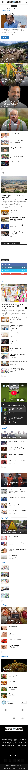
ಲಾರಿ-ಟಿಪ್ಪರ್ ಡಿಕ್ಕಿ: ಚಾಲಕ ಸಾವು (10, 530)
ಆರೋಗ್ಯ (3, 605)
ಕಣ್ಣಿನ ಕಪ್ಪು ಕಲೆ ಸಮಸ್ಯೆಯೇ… (14, 645)
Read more (5, 37)
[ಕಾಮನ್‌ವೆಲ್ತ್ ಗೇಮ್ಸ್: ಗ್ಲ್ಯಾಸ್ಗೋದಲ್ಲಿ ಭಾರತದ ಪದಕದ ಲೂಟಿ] (4, 512)
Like (24, 264)
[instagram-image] (5, 710)
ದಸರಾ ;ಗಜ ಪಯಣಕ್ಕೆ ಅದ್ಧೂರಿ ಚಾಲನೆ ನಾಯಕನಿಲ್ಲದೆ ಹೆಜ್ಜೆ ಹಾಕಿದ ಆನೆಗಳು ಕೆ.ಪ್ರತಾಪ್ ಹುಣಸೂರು (17, 156)
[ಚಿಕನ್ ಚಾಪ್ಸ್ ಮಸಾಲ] (4, 689)
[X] (18, 760)
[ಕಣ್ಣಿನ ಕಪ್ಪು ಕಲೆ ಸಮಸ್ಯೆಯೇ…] (4, 647)
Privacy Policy (19, 765)
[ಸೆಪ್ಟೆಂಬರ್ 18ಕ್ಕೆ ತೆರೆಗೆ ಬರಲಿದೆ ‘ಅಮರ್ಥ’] (4, 443)
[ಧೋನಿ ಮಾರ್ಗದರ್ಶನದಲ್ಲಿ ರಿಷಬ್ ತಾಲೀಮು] (4, 505)
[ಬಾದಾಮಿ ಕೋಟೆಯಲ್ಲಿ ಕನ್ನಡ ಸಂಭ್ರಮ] (4, 455)
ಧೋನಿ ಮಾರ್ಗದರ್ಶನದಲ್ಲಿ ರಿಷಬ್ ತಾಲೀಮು (17, 504)
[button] (2, 2)
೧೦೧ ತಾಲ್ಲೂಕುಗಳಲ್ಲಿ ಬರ (8, 14)
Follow (23, 267)
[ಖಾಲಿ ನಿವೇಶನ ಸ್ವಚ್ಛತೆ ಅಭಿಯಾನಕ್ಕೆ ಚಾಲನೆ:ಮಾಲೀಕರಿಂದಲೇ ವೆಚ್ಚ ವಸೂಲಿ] (14, 74)
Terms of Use (13, 765)
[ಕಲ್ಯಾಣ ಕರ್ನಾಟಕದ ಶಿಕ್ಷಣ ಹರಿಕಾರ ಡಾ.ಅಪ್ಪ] (5, 334)
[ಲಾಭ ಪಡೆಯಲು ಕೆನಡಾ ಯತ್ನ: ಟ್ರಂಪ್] (5, 226)
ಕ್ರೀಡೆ (2, 471)
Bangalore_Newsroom (6, 199)
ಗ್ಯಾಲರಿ (3, 562)
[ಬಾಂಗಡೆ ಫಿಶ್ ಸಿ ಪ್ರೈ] (4, 676)
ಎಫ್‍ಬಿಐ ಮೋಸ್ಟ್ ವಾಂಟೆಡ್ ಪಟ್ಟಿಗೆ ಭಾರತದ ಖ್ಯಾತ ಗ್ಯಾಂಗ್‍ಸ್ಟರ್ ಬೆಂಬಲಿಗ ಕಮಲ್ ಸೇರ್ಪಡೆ (17, 233)
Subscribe (23, 273)
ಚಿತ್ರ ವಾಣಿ (4, 428)
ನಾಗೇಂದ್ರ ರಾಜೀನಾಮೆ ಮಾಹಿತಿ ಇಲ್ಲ (16, 147)
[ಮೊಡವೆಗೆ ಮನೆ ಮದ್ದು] (4, 628)
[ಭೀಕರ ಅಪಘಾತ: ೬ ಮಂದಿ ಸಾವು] (5, 163)
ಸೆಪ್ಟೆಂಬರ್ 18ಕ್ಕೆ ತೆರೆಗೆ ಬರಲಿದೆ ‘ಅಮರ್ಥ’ (16, 441)
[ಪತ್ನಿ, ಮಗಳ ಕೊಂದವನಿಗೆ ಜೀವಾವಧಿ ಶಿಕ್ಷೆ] (4, 544)
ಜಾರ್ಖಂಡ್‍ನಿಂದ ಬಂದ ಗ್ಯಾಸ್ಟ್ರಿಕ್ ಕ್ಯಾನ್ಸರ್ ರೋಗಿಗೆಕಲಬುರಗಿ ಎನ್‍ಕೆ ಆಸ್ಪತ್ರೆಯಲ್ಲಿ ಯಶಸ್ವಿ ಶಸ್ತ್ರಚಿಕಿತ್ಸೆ (17, 327)
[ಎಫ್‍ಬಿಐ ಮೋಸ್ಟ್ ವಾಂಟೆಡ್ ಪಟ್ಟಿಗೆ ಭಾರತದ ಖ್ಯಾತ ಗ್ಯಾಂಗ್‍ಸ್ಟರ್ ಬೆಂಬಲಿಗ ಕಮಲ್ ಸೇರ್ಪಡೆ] (5, 233)
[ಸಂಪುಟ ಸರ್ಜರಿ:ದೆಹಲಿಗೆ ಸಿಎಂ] (5, 135)
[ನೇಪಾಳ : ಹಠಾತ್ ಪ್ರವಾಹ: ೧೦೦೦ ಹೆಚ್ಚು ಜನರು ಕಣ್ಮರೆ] (14, 185)
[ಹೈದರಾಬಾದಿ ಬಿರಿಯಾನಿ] (14, 665)
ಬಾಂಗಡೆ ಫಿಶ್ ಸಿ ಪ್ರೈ (12, 675)
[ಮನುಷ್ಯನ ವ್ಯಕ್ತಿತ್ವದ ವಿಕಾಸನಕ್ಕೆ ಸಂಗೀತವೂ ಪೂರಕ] (5, 341)
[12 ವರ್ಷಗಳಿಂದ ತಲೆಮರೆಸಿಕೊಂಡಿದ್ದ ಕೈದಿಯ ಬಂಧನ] (4, 550)
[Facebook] (5, 760)
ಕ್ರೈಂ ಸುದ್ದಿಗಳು (5, 517)
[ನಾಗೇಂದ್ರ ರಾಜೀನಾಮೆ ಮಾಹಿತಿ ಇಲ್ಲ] (5, 149)
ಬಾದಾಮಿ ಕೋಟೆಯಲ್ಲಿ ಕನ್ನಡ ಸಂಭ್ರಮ (16, 454)
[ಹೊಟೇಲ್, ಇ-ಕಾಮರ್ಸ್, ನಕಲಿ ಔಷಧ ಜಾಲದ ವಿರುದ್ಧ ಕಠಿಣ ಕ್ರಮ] (5, 142)
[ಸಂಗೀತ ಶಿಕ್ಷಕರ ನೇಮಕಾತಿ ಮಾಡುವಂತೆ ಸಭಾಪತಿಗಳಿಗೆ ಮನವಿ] (5, 356)
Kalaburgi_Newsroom (5, 308)
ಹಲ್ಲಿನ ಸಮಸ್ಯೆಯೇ (12, 633)
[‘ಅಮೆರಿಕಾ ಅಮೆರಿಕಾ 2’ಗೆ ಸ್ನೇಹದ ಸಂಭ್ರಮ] (4, 449)
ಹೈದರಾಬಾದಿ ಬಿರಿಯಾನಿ (8, 669)
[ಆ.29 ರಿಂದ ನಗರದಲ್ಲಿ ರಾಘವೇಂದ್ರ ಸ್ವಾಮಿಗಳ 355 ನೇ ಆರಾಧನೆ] (5, 349)
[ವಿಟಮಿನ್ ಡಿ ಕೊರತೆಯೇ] (14, 615)
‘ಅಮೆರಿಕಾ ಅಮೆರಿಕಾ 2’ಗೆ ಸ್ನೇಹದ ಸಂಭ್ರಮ (17, 447)
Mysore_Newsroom (6, 622)
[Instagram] (10, 760)
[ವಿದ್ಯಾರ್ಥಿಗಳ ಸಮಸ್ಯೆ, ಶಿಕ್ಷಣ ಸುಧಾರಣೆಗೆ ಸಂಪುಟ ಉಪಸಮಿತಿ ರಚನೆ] (14, 97)
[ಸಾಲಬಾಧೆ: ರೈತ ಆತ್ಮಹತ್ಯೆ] (4, 538)
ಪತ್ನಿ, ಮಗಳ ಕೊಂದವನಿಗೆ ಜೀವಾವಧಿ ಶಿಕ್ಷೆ (16, 542)
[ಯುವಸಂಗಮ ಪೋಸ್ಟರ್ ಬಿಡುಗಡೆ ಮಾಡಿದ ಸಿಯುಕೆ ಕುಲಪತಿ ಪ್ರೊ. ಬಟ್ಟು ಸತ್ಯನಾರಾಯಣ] (5, 319)
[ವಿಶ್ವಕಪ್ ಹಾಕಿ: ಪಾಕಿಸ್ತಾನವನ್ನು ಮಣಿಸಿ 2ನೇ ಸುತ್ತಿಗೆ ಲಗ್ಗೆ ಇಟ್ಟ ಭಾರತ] (14, 480)
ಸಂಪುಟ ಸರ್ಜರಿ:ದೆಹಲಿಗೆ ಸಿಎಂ (16, 133)
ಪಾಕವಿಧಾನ (4, 656)
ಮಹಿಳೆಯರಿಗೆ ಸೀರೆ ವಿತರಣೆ (15, 210)
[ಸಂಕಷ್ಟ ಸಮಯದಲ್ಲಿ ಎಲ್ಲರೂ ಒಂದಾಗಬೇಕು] (14, 119)
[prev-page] (2, 169)
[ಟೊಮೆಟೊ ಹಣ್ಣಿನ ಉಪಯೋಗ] (4, 641)
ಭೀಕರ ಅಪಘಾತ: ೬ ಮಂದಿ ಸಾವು (16, 161)
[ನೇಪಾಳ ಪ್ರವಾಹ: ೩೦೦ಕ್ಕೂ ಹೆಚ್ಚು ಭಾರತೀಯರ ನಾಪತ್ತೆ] (14, 52)
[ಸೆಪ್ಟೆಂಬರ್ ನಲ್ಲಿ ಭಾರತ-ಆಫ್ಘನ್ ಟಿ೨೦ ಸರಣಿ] (4, 499)
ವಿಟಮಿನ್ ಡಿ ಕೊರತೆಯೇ (8, 621)
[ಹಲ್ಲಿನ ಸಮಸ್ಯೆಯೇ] (4, 634)
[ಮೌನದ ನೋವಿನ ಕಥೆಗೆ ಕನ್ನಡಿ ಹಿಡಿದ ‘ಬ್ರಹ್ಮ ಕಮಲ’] (4, 462)
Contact (7, 765)
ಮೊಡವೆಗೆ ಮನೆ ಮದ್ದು (13, 626)
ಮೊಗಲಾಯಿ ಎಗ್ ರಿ (12, 681)
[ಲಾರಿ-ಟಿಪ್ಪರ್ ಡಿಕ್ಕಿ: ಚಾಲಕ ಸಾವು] (14, 527)
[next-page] (5, 169)
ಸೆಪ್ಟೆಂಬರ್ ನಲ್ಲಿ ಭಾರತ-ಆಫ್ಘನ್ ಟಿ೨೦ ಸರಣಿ (17, 497)
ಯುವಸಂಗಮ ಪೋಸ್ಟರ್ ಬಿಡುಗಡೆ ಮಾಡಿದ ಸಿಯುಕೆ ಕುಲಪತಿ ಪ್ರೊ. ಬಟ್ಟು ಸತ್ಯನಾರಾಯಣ (18, 319)
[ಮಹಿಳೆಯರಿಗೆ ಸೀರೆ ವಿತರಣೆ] (5, 212)
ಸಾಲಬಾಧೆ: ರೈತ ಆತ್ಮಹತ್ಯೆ (13, 536)
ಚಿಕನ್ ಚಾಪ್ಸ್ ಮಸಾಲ (13, 687)
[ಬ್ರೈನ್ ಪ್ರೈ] (4, 695)
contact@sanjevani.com (17, 750)
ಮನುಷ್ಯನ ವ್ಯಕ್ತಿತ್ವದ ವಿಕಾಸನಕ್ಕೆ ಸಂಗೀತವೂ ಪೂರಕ (14, 8)
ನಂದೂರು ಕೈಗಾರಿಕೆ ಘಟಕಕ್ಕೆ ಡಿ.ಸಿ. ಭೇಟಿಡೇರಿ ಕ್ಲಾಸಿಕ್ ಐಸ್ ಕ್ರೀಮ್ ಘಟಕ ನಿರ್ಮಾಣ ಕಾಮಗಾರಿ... (17, 370)
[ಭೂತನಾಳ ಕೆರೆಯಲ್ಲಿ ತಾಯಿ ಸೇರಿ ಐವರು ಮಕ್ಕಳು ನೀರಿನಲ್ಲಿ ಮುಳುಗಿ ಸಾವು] (4, 557)
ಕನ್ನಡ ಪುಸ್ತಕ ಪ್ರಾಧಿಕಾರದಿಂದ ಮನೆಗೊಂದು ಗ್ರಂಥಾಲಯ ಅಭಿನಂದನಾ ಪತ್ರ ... (13, 305)
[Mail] (14, 760)
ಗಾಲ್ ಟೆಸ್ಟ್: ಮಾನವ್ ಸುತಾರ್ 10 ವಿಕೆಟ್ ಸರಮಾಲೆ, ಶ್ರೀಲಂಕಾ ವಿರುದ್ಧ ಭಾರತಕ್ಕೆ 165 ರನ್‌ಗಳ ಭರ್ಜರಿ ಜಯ (17, 491)
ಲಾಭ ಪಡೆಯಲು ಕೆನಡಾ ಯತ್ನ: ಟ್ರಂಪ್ (17, 224)
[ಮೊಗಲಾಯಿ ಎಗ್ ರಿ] (4, 683)
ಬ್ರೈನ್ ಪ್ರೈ (11, 694)
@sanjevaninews (11, 701)
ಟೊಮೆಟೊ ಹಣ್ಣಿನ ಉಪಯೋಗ (15, 639)
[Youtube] (22, 760)
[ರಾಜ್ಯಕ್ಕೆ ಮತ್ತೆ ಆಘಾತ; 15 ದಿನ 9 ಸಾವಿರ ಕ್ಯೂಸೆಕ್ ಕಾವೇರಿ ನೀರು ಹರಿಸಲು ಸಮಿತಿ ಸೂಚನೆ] (5, 219)
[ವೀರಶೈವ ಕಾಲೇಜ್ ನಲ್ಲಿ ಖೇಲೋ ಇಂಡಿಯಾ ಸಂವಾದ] (5, 363)
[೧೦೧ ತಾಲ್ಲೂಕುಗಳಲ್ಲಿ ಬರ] (14, 21)
